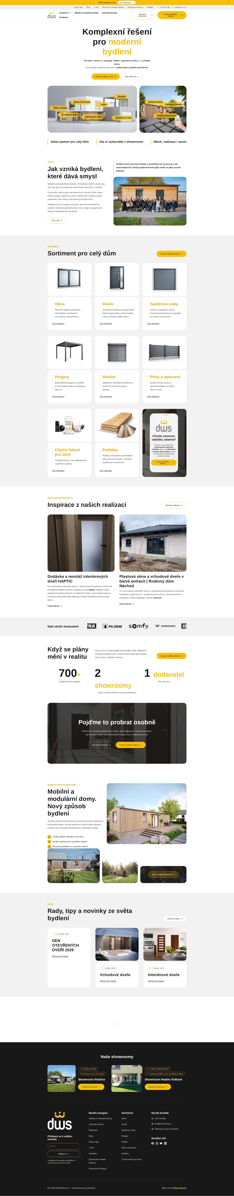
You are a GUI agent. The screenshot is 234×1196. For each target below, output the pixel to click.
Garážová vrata (128, 1153)
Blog (88, 7)
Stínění (124, 1164)
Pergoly (125, 1159)
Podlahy (125, 1176)
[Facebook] (152, 1166)
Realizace (93, 1153)
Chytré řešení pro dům (132, 1182)
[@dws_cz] (83, 1009)
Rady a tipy (78, 7)
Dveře (124, 1147)
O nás (96, 7)
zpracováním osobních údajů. (59, 1185)
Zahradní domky (96, 1147)
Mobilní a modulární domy (100, 1141)
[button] (65, 13)
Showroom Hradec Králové (113, 7)
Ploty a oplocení (129, 1170)
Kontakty (150, 7)
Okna (124, 1141)
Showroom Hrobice (135, 7)
